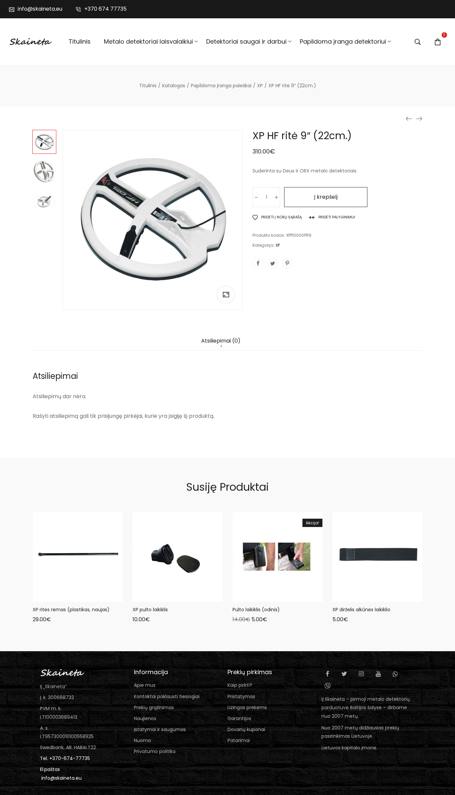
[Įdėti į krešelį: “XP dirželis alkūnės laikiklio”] (352, 595)
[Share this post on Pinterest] (287, 263)
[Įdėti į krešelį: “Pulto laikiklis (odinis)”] (252, 595)
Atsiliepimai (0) (220, 341)
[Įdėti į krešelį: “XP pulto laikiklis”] (153, 595)
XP (277, 245)
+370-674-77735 (69, 758)
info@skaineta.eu (61, 778)
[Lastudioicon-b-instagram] (361, 674)
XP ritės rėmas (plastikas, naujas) (71, 609)
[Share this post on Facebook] (257, 263)
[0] (437, 42)
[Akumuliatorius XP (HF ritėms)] (409, 118)
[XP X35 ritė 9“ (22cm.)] (419, 118)
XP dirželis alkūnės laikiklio (361, 609)
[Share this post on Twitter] (272, 263)
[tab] (220, 344)
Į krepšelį (326, 197)
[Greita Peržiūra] (69, 595)
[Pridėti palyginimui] (103, 595)
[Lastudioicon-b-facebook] (327, 674)
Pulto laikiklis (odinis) (256, 609)
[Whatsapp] (395, 674)
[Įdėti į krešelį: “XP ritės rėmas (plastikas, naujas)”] (53, 595)
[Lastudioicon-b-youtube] (378, 674)
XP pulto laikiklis (150, 609)
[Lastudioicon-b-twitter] (344, 674)
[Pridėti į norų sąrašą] (86, 595)
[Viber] (327, 686)
